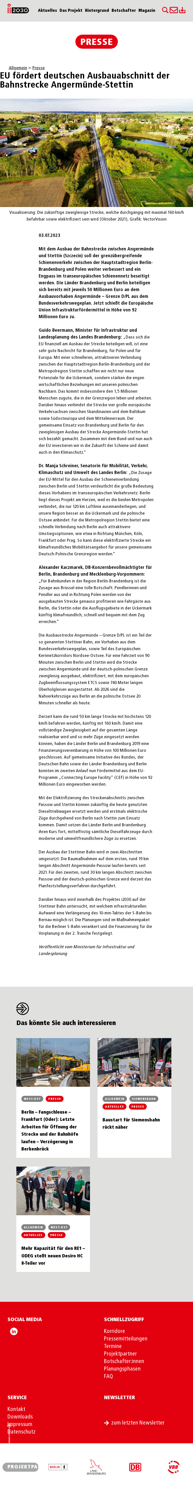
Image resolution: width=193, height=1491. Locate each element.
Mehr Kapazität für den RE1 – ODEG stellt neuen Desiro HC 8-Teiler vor (53, 1256)
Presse (96, 42)
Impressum (20, 1424)
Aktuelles (47, 11)
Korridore (114, 1331)
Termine (113, 1346)
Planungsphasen (122, 1369)
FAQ (108, 1376)
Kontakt (16, 1409)
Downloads (20, 1417)
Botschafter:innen (124, 1361)
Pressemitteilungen (126, 1339)
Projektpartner (120, 1354)
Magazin (146, 11)
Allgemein (18, 68)
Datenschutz (22, 1432)
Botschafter (124, 11)
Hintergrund (97, 11)
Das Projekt (71, 11)
